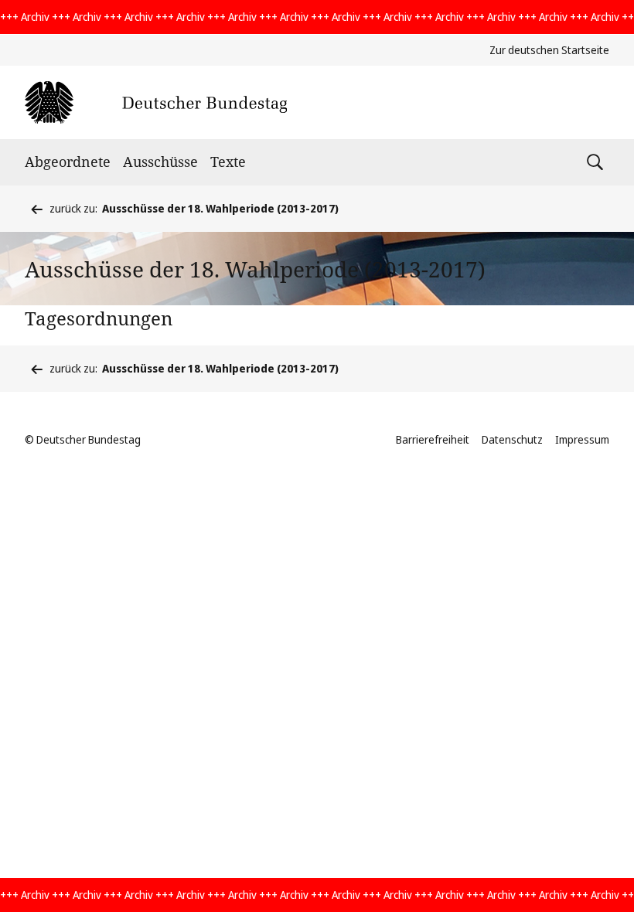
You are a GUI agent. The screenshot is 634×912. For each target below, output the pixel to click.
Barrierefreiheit (432, 439)
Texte (228, 161)
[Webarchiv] (156, 102)
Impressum (582, 439)
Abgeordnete (68, 161)
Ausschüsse (160, 161)
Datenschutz (512, 439)
